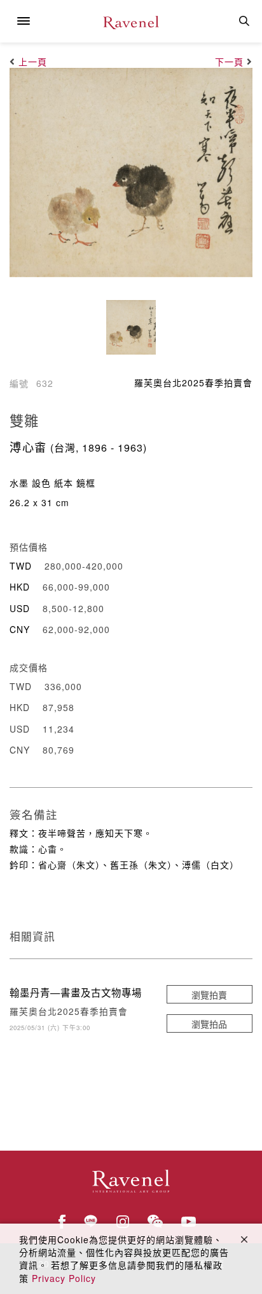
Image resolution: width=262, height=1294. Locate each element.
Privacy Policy (64, 1278)
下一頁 (229, 61)
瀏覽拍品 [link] (209, 1023)
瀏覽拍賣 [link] (209, 994)
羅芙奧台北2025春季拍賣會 (193, 382)
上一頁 (32, 61)
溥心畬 (28, 446)
